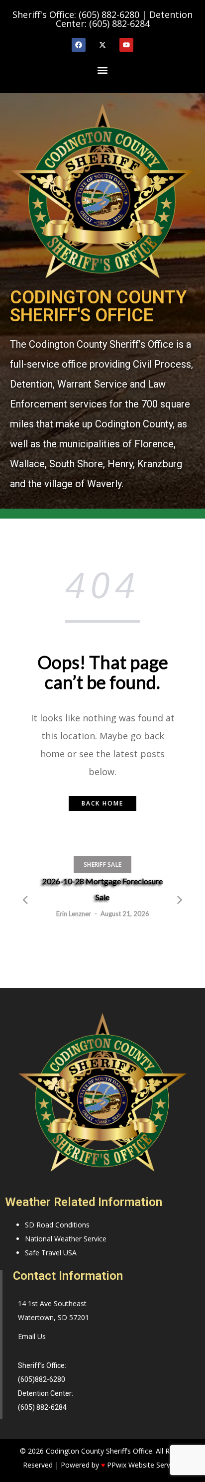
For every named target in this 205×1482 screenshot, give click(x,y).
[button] (102, 70)
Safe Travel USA (51, 1252)
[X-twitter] (102, 45)
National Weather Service (65, 1238)
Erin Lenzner (73, 914)
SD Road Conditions (57, 1224)
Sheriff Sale (102, 864)
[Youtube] (126, 45)
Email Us (32, 1336)
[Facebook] (79, 45)
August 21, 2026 (125, 914)
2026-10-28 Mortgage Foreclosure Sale (102, 889)
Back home (102, 803)
